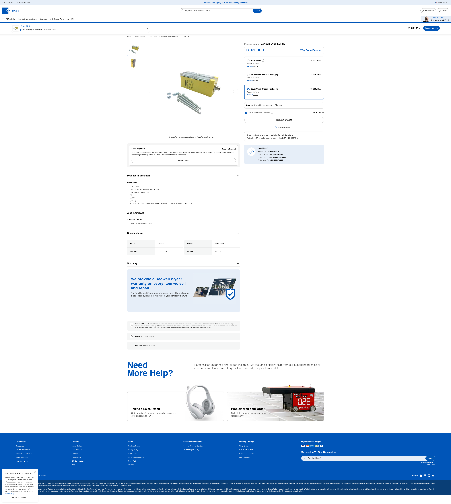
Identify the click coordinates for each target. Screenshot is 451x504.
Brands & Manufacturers (27, 19)
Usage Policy (132, 461)
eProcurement (244, 457)
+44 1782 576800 (276, 160)
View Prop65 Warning (147, 336)
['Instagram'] (425, 476)
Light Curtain (153, 36)
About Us (71, 19)
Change (278, 105)
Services (43, 19)
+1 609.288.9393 (279, 157)
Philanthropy (76, 457)
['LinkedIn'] (429, 476)
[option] (81, 30)
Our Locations (77, 450)
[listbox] (82, 29)
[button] (20, 497)
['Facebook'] (421, 476)
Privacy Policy (430, 464)
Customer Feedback (23, 450)
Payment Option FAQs (24, 453)
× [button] (35, 472)
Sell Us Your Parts (57, 19)
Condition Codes (134, 446)
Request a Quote (431, 28)
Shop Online (244, 446)
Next (235, 91)
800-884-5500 (278, 154)
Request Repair (183, 160)
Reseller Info (132, 453)
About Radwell (77, 446)
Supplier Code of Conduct (193, 446)
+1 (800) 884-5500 (8, 2)
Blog (73, 465)
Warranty (131, 465)
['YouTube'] (433, 476)
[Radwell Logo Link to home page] (11, 11)
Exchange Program (246, 453)
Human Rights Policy (191, 450)
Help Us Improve (22, 461)
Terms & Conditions (285, 135)
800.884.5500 (286, 127)
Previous (147, 91)
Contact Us (20, 446)
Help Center (275, 151)
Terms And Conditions (136, 457)
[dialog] (20, 485)
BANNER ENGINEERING (169, 36)
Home (129, 36)
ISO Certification (78, 461)
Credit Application (22, 457)
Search (257, 11)
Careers (75, 453)
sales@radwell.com (23, 2)
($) (442, 2)
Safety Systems (140, 36)
